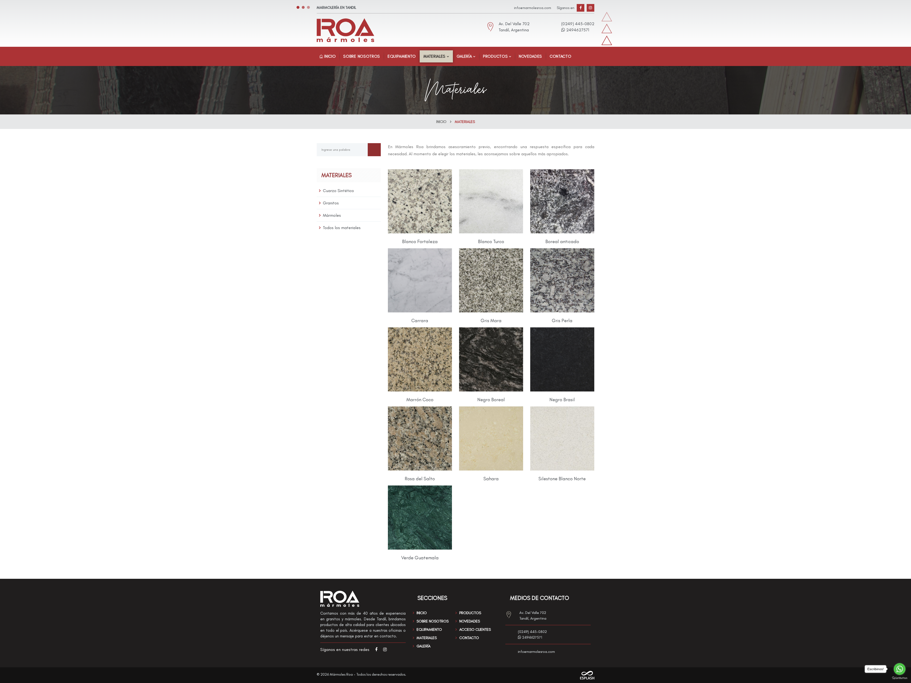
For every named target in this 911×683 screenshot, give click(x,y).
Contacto (560, 56)
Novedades (530, 56)
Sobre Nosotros (361, 56)
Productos (495, 56)
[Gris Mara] (491, 280)
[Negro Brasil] (562, 359)
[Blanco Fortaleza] (420, 201)
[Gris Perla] (562, 280)
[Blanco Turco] (491, 201)
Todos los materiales (342, 227)
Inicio (329, 56)
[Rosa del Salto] (420, 438)
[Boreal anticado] (562, 201)
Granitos (331, 203)
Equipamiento (402, 56)
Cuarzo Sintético (338, 190)
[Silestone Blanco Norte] (562, 438)
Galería (464, 56)
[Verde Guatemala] (420, 517)
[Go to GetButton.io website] (899, 678)
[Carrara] (420, 280)
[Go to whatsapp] (900, 669)
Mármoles (332, 215)
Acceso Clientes (475, 629)
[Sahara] (491, 438)
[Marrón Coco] (420, 359)
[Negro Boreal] (491, 359)
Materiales (434, 56)
